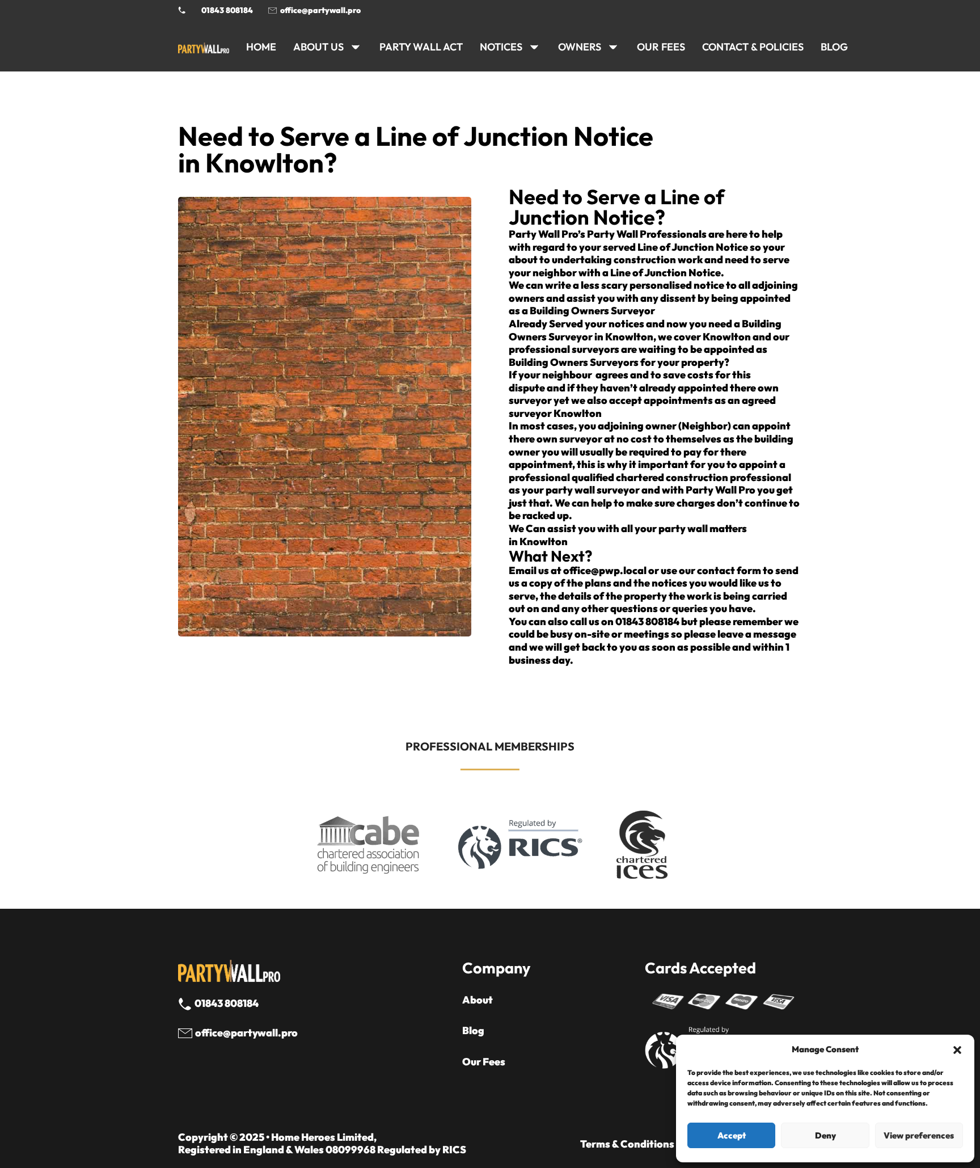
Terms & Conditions (627, 1144)
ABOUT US (318, 46)
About (477, 1000)
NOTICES (501, 46)
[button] (957, 1050)
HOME (261, 46)
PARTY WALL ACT (421, 46)
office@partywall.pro (320, 10)
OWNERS (579, 46)
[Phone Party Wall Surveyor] (182, 10)
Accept (731, 1135)
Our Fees (661, 46)
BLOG (834, 46)
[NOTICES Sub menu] (534, 47)
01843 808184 (227, 10)
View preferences (919, 1135)
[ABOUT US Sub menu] (355, 47)
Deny (825, 1135)
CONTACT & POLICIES (753, 46)
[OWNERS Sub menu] (613, 47)
